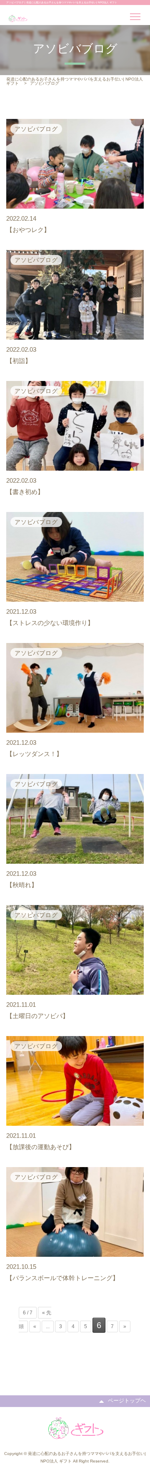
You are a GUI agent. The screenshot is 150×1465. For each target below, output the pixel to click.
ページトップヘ (127, 1400)
